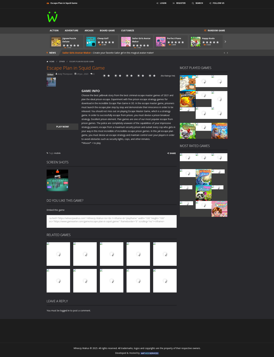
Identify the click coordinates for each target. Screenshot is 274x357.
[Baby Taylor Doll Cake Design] (204, 80)
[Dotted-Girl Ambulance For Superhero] (204, 112)
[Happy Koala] (188, 130)
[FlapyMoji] (186, 187)
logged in (65, 310)
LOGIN (163, 3)
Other (62, 61)
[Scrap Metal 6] (204, 126)
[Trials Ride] (218, 171)
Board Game (107, 30)
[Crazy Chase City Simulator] (204, 204)
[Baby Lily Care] (219, 208)
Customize (127, 30)
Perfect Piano (174, 38)
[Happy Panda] (204, 192)
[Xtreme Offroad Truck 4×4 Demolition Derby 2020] (219, 98)
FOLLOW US (218, 3)
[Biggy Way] (186, 202)
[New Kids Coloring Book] (188, 82)
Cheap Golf (102, 38)
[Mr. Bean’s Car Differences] (204, 156)
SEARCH (199, 3)
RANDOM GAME (216, 30)
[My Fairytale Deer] (204, 176)
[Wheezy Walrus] (53, 16)
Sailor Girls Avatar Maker (76, 52)
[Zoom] (57, 180)
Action (54, 30)
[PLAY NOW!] (56, 41)
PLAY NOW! (62, 126)
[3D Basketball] (188, 98)
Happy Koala (208, 38)
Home (52, 61)
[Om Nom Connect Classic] (219, 112)
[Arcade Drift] (187, 108)
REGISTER (181, 3)
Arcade (89, 30)
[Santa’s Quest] (188, 156)
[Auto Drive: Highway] (188, 172)
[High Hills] (217, 187)
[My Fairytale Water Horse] (219, 130)
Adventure (71, 30)
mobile (57, 153)
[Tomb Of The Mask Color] (219, 80)
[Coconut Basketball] (204, 94)
